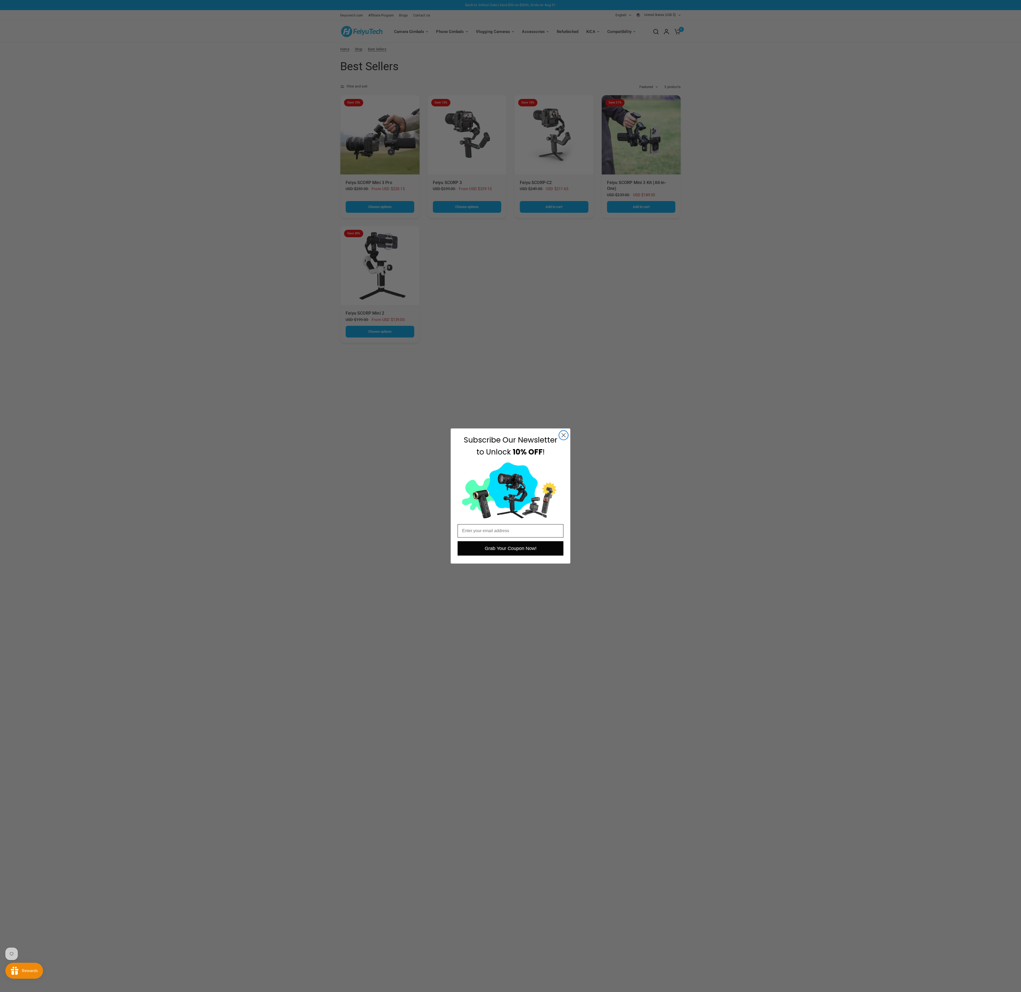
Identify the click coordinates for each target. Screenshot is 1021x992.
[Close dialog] (563, 435)
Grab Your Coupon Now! (511, 548)
